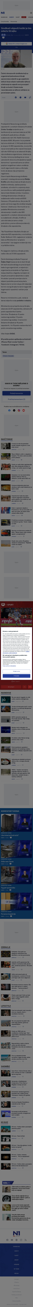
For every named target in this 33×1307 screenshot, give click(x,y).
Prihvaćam (16, 675)
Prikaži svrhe (16, 671)
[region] (16, 653)
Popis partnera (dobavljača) (9, 666)
